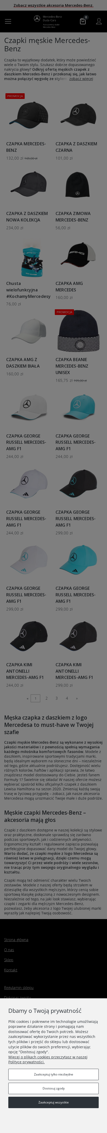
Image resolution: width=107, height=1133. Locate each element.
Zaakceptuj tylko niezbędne (53, 1074)
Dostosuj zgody (54, 1088)
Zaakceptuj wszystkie (53, 1102)
